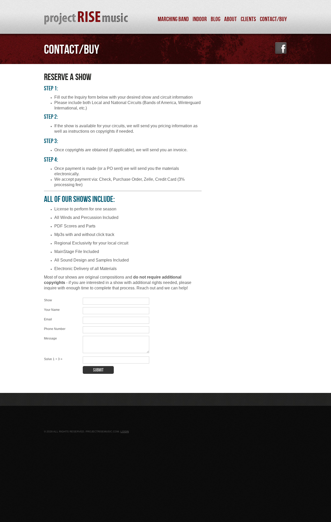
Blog (215, 19)
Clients (248, 19)
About (230, 19)
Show (48, 300)
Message (50, 338)
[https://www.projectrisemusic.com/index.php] (79, 17)
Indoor (200, 19)
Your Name (52, 310)
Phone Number (54, 329)
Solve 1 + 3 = (53, 359)
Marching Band (173, 19)
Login (125, 431)
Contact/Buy (273, 19)
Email (48, 319)
